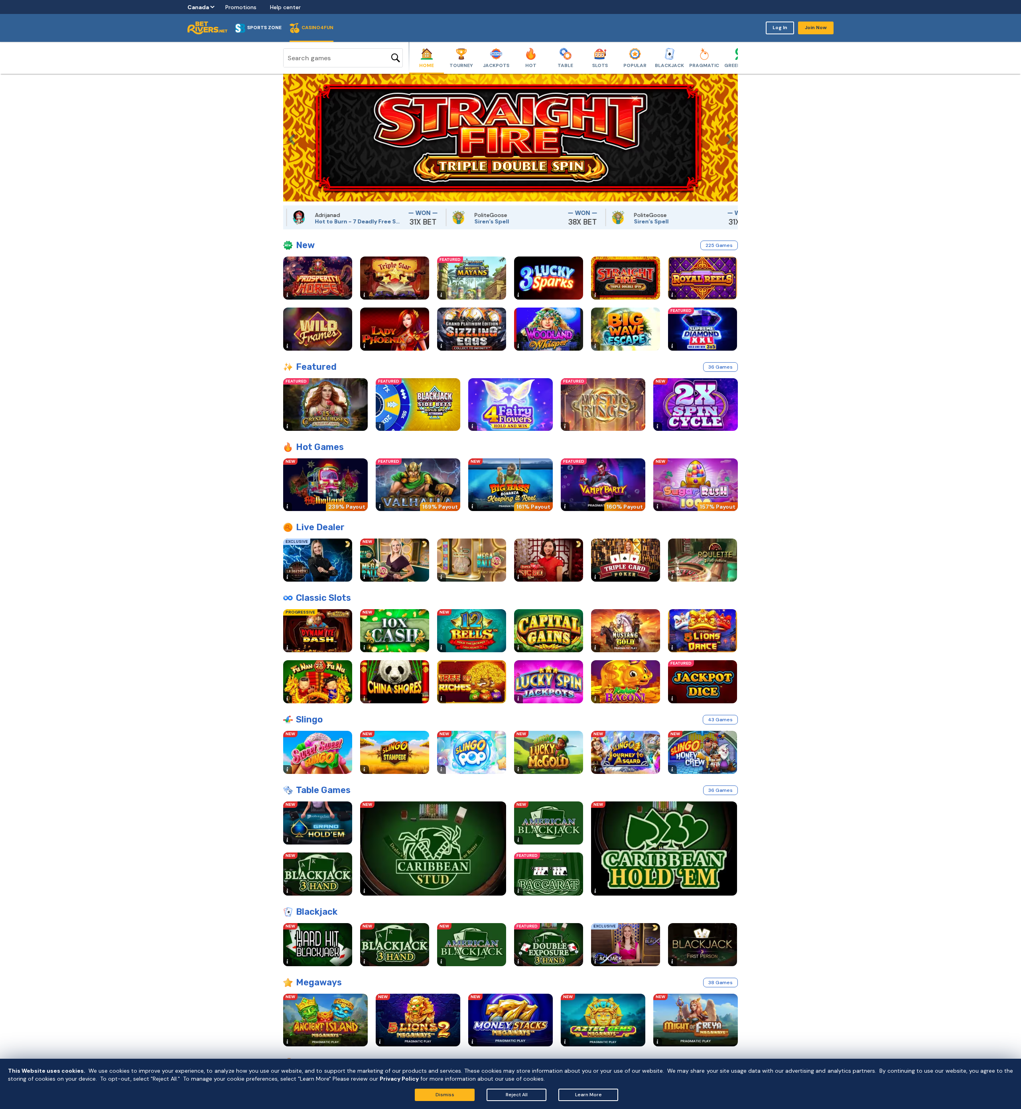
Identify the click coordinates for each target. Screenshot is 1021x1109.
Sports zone (264, 27)
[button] (289, 137)
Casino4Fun (317, 27)
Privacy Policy (399, 1078)
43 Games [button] (720, 719)
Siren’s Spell (447, 221)
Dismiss (445, 1094)
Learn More (588, 1094)
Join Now (816, 27)
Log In (780, 27)
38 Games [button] (720, 982)
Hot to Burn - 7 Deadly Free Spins (315, 221)
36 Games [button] (720, 367)
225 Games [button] (719, 245)
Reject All (517, 1094)
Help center (285, 7)
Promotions (240, 7)
